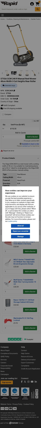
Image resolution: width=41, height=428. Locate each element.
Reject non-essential (20, 231)
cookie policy (12, 221)
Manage (20, 236)
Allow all (20, 226)
